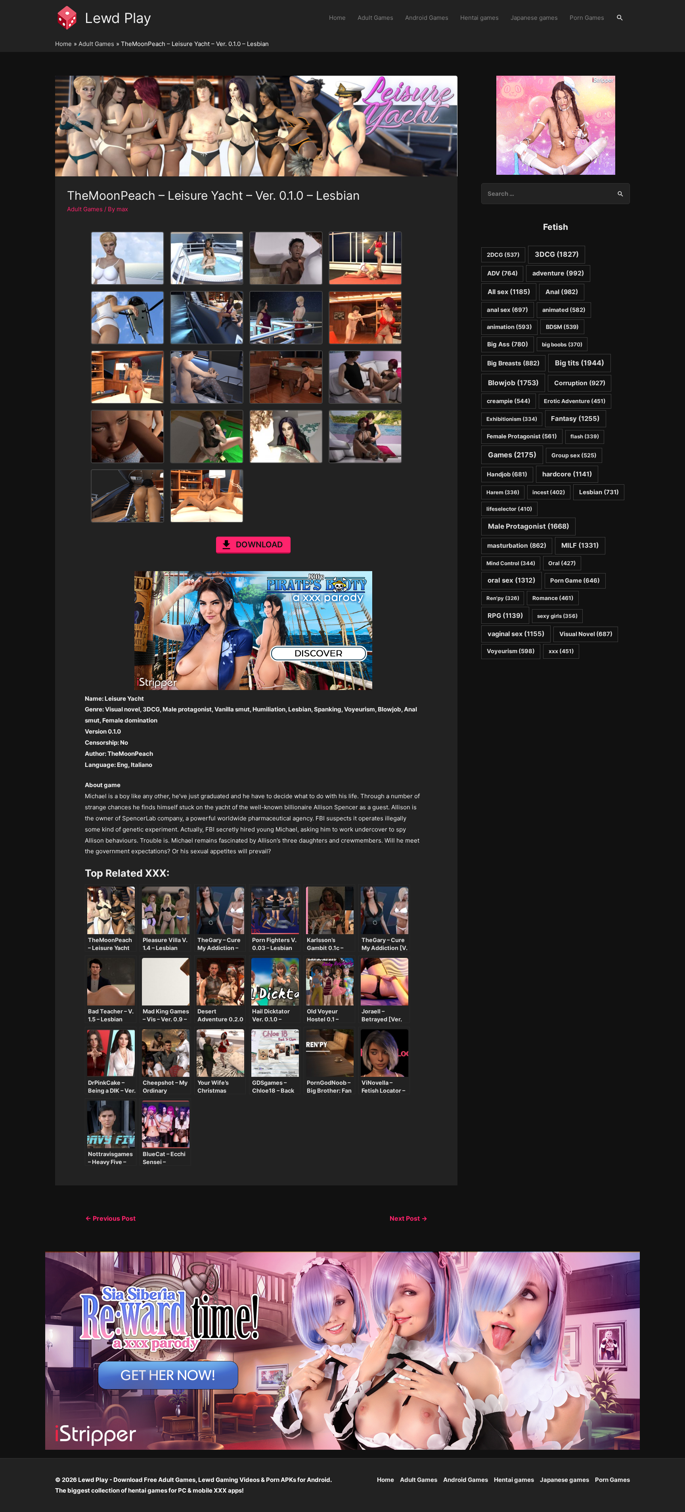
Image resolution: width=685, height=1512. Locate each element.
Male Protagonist (528, 526)
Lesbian (599, 492)
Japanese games (534, 17)
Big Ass (507, 344)
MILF (580, 545)
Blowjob (513, 382)
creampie (508, 401)
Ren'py (502, 598)
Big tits (579, 363)
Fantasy (575, 418)
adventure (558, 273)
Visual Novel (585, 634)
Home (337, 17)
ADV (502, 273)
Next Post (408, 1218)
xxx (561, 651)
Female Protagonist (522, 436)
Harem (502, 492)
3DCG (557, 254)
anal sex (507, 309)
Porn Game (575, 580)
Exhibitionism (511, 419)
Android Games (426, 17)
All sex (509, 292)
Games (512, 455)
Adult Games (375, 17)
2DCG (503, 254)
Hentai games (479, 17)
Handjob (507, 474)
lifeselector (509, 509)
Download (259, 544)
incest (548, 492)
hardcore (567, 474)
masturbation (516, 545)
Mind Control (510, 563)
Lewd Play (118, 18)
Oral (562, 563)
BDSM (562, 326)
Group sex (574, 455)
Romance (553, 598)
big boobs (562, 344)
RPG (505, 615)
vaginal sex (516, 634)
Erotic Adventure (575, 401)
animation (509, 327)
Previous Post (110, 1218)
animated (564, 309)
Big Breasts (513, 363)
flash (584, 436)
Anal (561, 292)
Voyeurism (511, 651)
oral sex (512, 580)
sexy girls (557, 616)
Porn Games (587, 17)
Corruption (579, 383)
